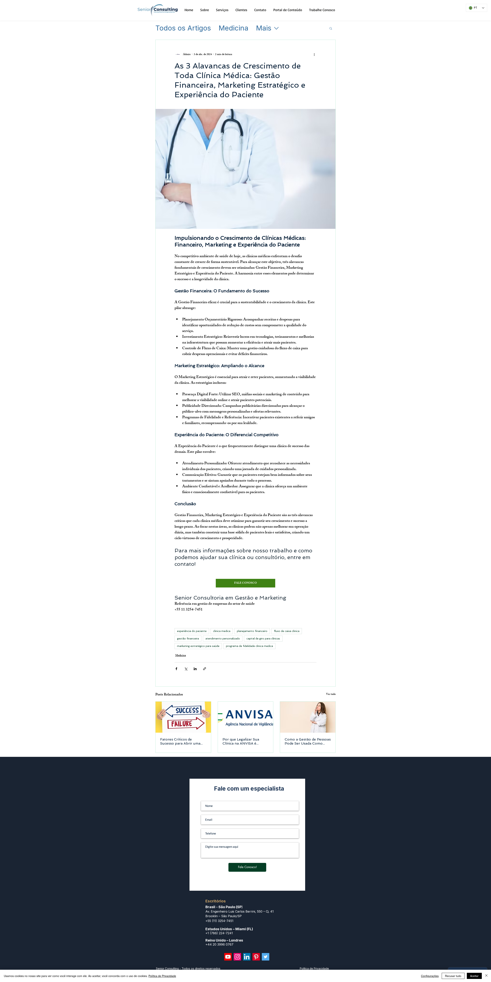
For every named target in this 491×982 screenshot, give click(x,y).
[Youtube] (228, 957)
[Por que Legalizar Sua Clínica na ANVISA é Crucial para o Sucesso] (245, 717)
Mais (263, 28)
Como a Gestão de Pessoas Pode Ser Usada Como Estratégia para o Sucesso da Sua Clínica (308, 741)
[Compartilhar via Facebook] (176, 669)
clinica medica (221, 631)
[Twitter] (265, 957)
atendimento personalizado (222, 638)
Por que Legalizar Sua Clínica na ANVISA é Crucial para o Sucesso (241, 741)
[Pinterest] (256, 957)
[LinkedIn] (246, 957)
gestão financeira (188, 638)
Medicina (233, 28)
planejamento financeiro (252, 631)
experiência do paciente (192, 631)
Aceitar (474, 976)
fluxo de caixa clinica (286, 631)
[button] (331, 28)
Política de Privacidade (162, 976)
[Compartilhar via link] (204, 669)
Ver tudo (331, 694)
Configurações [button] (430, 976)
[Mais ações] (314, 54)
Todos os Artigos (183, 28)
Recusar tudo (453, 976)
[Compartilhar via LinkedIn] (195, 669)
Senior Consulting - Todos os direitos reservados (188, 968)
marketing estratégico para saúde (198, 646)
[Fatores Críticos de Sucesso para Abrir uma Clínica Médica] (183, 717)
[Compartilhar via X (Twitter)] (186, 669)
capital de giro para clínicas (263, 638)
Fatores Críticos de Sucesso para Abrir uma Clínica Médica (180, 741)
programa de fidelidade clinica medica (249, 646)
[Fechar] (486, 976)
